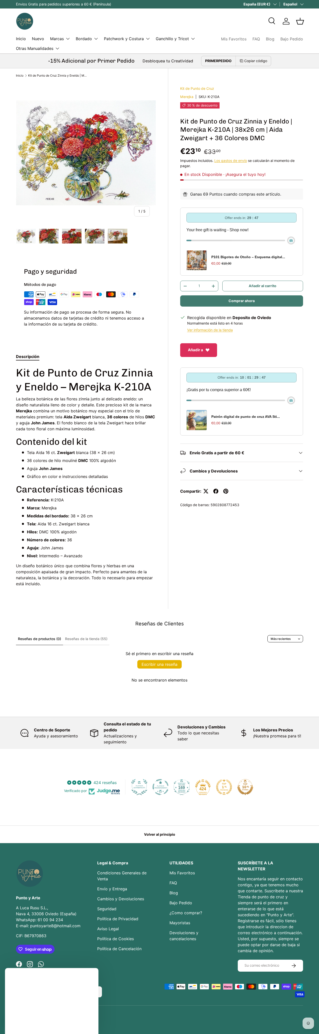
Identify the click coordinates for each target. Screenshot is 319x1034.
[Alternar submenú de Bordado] (96, 39)
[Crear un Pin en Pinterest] (226, 491)
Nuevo (38, 38)
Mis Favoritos (233, 38)
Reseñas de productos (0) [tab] (39, 639)
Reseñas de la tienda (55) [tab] (86, 639)
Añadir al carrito (262, 286)
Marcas (57, 38)
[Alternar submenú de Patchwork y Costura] (148, 39)
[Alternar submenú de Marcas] (68, 39)
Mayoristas (179, 922)
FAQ (256, 38)
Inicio (21, 38)
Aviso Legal (108, 928)
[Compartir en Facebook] (216, 491)
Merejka (186, 97)
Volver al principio (159, 834)
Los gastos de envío (230, 160)
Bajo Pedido (291, 38)
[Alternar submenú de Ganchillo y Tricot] (193, 39)
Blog (270, 38)
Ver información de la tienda (210, 330)
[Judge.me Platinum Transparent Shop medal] (160, 787)
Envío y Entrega (112, 888)
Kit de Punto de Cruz (197, 88)
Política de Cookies (115, 938)
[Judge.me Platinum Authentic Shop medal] (139, 787)
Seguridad (106, 908)
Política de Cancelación (119, 948)
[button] (300, 21)
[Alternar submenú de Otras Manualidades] (57, 48)
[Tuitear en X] (206, 491)
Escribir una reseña (159, 664)
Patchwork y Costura (124, 38)
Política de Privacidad (117, 918)
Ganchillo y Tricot (172, 38)
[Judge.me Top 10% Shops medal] (245, 787)
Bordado (84, 38)
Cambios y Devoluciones (120, 898)
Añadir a (195, 350)
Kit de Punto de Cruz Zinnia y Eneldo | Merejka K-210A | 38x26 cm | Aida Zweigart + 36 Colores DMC (58, 75)
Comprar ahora (242, 301)
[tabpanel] (86, 476)
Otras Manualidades (34, 48)
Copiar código (255, 61)
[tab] (27, 356)
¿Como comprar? (185, 912)
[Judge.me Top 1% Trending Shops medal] (224, 787)
